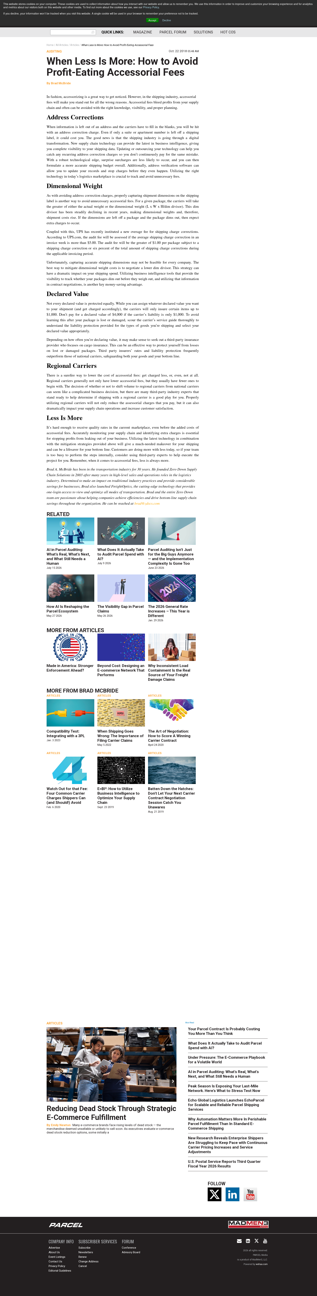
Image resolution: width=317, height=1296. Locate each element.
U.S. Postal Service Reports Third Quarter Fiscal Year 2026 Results (224, 1163)
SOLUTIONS (203, 32)
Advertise (54, 1247)
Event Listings (57, 1257)
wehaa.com (262, 1264)
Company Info (61, 1241)
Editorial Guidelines (60, 1270)
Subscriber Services (98, 1241)
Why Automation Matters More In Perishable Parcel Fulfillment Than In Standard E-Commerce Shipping (227, 1124)
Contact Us (55, 1261)
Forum (128, 1241)
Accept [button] (152, 20)
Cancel (83, 1266)
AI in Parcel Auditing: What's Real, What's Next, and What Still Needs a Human (68, 556)
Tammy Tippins (62, 1125)
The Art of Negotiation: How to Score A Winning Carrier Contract (169, 736)
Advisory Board (131, 1252)
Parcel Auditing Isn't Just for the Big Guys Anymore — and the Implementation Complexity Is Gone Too (171, 556)
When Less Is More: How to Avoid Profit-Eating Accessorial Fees (122, 66)
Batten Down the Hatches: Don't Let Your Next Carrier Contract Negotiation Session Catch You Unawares (171, 798)
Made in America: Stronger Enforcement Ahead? (70, 668)
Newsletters (86, 1252)
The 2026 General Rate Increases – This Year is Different (169, 611)
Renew (83, 1257)
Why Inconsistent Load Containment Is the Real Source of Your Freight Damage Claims (169, 673)
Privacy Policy (151, 7)
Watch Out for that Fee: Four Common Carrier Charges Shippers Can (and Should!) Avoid (67, 796)
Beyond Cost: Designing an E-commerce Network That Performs (121, 670)
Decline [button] (166, 20)
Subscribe (84, 1247)
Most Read (189, 1023)
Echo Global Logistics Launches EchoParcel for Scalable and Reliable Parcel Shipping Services (226, 1105)
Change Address (89, 1261)
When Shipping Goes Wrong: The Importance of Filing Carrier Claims (120, 736)
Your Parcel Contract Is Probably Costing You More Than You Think (224, 1031)
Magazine (142, 32)
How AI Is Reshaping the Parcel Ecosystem (68, 608)
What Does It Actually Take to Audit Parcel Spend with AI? (120, 554)
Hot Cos (228, 32)
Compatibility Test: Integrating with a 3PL (66, 733)
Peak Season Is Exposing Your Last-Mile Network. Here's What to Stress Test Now (224, 1088)
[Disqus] (122, 870)
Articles (91, 630)
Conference (129, 1247)
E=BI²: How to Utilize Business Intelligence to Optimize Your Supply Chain (118, 796)
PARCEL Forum (172, 32)
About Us (54, 1252)
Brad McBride (61, 83)
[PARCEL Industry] (66, 1225)
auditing (54, 51)
